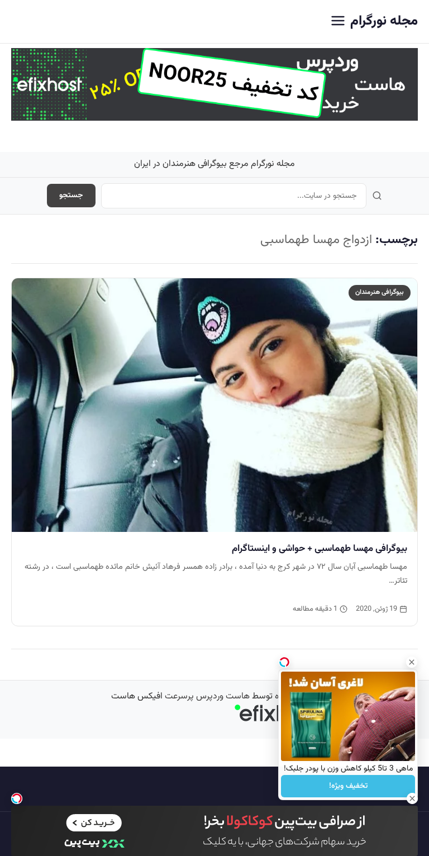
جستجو (71, 195)
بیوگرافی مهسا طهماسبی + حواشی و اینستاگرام (319, 548)
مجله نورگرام (384, 21)
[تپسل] (16, 798)
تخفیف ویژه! (348, 786)
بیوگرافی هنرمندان (379, 292)
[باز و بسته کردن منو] (338, 21)
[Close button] (411, 662)
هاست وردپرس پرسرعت (207, 696)
